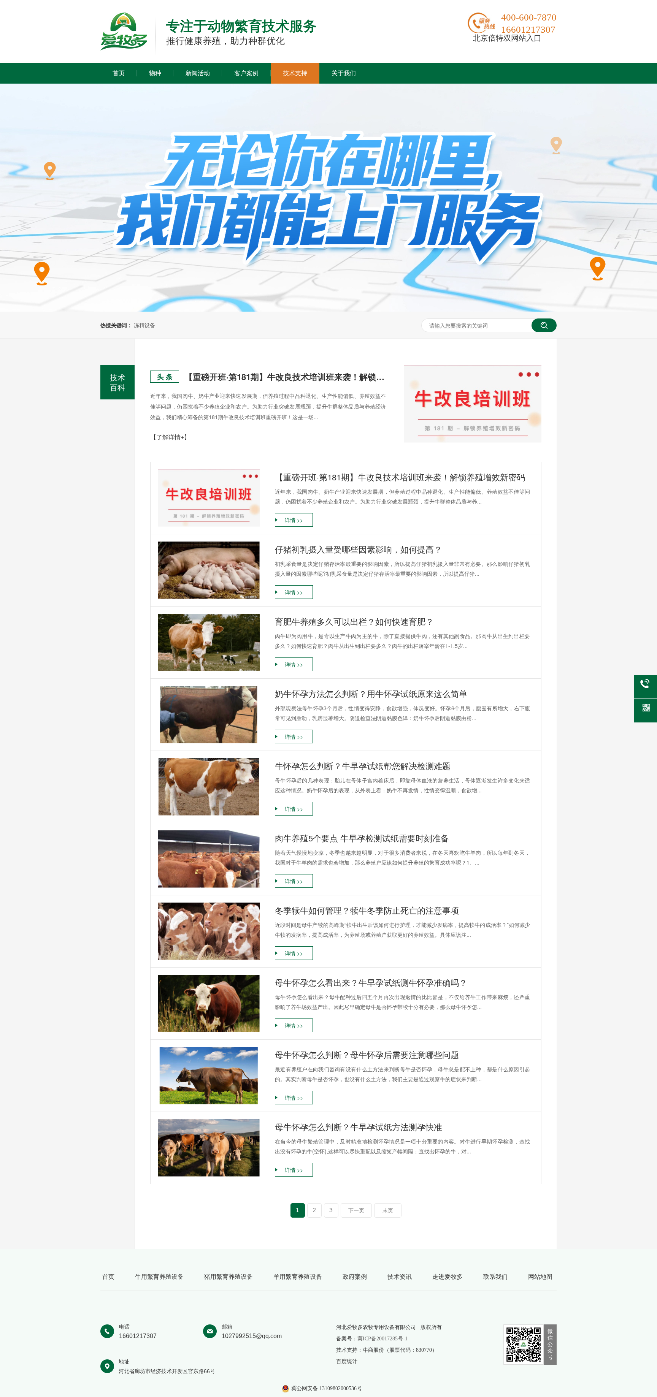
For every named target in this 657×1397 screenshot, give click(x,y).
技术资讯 (399, 1276)
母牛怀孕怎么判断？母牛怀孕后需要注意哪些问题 (367, 1054)
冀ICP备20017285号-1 (382, 1339)
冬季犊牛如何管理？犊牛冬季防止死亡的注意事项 (367, 910)
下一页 (356, 1210)
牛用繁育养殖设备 (159, 1276)
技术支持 (295, 73)
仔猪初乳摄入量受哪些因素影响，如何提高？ (358, 549)
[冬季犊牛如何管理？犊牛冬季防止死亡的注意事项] (209, 931)
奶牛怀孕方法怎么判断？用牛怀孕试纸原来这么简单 (371, 693)
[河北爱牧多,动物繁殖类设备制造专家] (123, 48)
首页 (119, 73)
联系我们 (495, 1276)
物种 (155, 73)
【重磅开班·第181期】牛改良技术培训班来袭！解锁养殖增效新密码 (285, 377)
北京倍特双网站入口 (507, 38)
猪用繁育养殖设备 (228, 1276)
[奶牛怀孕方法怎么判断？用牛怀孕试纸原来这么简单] (209, 714)
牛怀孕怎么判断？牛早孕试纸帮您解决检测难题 (363, 765)
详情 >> (294, 520)
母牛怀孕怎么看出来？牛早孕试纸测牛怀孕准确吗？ (371, 982)
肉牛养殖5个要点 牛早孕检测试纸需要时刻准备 (362, 838)
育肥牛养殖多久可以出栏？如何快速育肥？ (354, 621)
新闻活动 (198, 73)
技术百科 (117, 382)
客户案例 (246, 73)
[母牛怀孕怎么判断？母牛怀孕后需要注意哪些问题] (209, 1075)
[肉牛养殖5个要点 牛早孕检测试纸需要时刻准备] (209, 859)
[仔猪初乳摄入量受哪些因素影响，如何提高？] (209, 570)
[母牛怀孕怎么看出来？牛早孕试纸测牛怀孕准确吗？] (209, 1003)
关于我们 (344, 73)
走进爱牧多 (447, 1276)
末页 (387, 1210)
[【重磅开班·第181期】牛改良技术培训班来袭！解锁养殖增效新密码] (472, 404)
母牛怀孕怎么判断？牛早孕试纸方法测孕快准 (358, 1126)
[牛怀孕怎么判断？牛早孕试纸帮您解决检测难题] (209, 787)
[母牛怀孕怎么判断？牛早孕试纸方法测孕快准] (209, 1148)
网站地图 (540, 1276)
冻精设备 (144, 325)
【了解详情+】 (170, 436)
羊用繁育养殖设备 (297, 1276)
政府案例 (355, 1276)
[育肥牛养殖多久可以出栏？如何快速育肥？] (209, 642)
